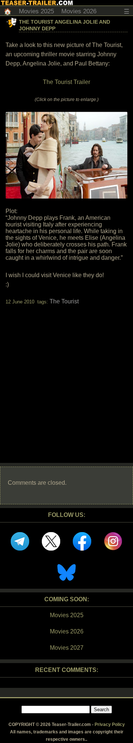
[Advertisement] (66, 377)
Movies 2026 (78, 11)
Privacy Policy (110, 724)
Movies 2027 (66, 648)
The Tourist (64, 301)
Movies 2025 (36, 11)
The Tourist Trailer (66, 82)
